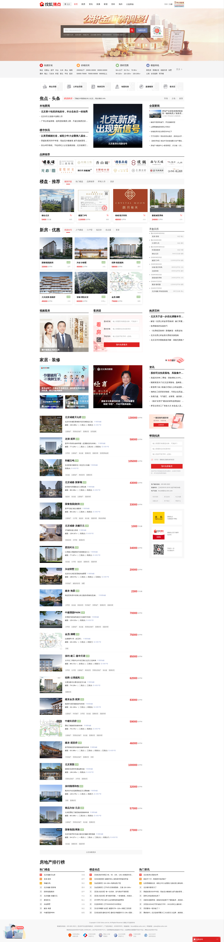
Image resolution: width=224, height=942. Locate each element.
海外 (120, 4)
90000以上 (103, 74)
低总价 (99, 230)
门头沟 (51, 74)
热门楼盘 (79, 181)
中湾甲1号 (155, 243)
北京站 (169, 534)
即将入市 (101, 181)
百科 (113, 4)
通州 (41, 74)
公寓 (148, 74)
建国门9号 (82, 215)
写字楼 (161, 74)
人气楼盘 (79, 230)
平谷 (66, 74)
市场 (166, 98)
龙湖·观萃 (78, 35)
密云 (61, 74)
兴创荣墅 (69, 569)
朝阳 (71, 70)
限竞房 (148, 70)
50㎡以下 (119, 70)
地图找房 (142, 30)
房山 (66, 70)
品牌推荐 (90, 181)
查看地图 (98, 422)
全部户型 (98, 425)
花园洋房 (164, 70)
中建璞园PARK (73, 612)
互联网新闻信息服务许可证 (115, 930)
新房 (83, 4)
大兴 (61, 70)
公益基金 (130, 4)
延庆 (71, 74)
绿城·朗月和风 (121, 215)
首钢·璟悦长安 (82, 297)
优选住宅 (68, 230)
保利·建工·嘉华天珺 (75, 656)
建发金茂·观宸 (72, 699)
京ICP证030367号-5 (98, 930)
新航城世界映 (157, 215)
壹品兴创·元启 (72, 808)
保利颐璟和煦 (72, 786)
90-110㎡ (119, 74)
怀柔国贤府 (156, 250)
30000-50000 (102, 70)
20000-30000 (91, 70)
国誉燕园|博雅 (72, 829)
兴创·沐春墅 (82, 263)
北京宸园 (69, 764)
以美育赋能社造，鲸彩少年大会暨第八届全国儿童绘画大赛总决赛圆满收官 (101, 98)
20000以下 (81, 70)
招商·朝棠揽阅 (117, 263)
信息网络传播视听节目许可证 (134, 930)
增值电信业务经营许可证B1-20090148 (78, 930)
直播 (98, 4)
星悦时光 (69, 547)
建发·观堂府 (71, 742)
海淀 (41, 70)
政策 (181, 98)
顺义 (46, 74)
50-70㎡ (127, 70)
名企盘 (108, 230)
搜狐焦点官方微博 (172, 532)
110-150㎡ (127, 74)
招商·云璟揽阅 (72, 677)
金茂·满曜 (116, 297)
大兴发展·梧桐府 (48, 297)
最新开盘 (68, 181)
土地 (173, 98)
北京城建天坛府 (68, 35)
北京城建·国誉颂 (96, 35)
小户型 (89, 230)
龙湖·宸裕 (155, 236)
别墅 (170, 70)
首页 (76, 4)
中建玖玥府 (71, 721)
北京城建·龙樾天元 (119, 35)
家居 (106, 4)
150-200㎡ (137, 74)
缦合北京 (45, 215)
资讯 (91, 4)
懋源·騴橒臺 (156, 284)
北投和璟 (155, 271)
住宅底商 (154, 74)
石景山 (46, 70)
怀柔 (57, 74)
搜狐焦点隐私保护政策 (167, 459)
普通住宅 (156, 70)
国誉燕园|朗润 (107, 35)
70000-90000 (93, 74)
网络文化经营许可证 (151, 930)
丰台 (57, 70)
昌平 (52, 70)
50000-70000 (82, 74)
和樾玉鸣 (86, 35)
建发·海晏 (70, 590)
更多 (178, 69)
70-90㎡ (134, 70)
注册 (170, 4)
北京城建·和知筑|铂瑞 (160, 291)
